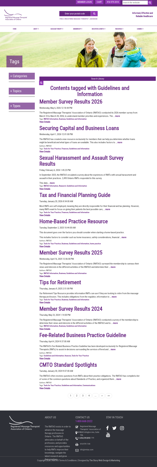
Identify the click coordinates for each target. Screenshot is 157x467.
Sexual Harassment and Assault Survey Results (81, 161)
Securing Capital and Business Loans (79, 128)
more (117, 116)
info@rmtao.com (86, 449)
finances (68, 356)
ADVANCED (93, 19)
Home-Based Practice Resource (73, 221)
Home (14, 29)
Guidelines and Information (76, 119)
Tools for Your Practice (52, 149)
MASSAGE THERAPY (56, 29)
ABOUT (35, 29)
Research (62, 186)
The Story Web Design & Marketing (104, 460)
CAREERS (139, 29)
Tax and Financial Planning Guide (74, 195)
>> (109, 395)
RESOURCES (118, 29)
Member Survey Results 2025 (70, 252)
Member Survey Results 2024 (70, 309)
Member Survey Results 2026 (70, 101)
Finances (65, 149)
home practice (95, 244)
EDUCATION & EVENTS (98, 29)
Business (62, 119)
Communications (89, 385)
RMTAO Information (51, 119)
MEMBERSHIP (77, 29)
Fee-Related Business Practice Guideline (82, 335)
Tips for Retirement (60, 282)
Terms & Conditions (68, 460)
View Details (44, 122)
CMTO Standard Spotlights (68, 365)
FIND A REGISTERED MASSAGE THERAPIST (74, 19)
